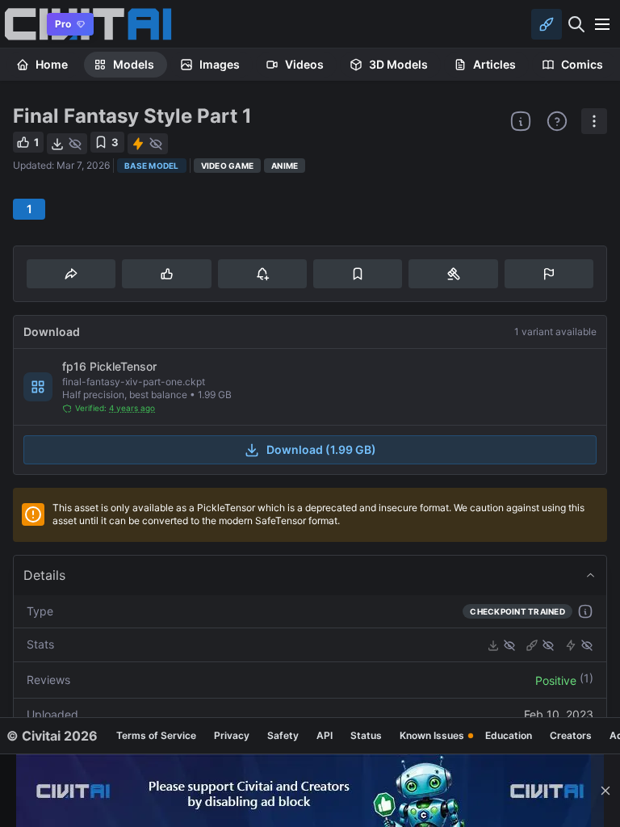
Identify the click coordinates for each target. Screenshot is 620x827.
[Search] (576, 24)
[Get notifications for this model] (262, 273)
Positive (555, 680)
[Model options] (594, 121)
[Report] (549, 273)
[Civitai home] (20, 24)
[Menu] (602, 24)
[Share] (71, 273)
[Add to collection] (357, 273)
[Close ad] (605, 790)
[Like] (166, 273)
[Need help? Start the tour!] (557, 121)
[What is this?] (521, 121)
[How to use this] (585, 611)
